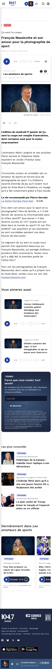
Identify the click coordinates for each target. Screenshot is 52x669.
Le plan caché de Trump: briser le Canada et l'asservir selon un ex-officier (33, 505)
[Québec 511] (48, 620)
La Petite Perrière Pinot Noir (17, 201)
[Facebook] (4, 123)
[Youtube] (18, 640)
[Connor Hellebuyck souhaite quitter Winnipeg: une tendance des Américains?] (13, 304)
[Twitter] (10, 123)
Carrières (27, 634)
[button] (12, 664)
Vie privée (23, 628)
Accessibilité (23, 631)
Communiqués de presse (11, 634)
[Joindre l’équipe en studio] (36, 4)
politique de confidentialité (23, 426)
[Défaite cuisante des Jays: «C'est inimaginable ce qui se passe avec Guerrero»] (13, 343)
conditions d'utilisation (12, 428)
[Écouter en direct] (26, 4)
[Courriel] (15, 123)
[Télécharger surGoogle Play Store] (29, 649)
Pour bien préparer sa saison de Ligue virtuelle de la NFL (16, 570)
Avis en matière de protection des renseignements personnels (27, 419)
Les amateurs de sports (17, 74)
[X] (13, 640)
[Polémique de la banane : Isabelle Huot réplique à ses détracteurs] (7, 458)
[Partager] (46, 61)
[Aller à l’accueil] (12, 5)
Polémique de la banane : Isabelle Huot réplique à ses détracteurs (32, 463)
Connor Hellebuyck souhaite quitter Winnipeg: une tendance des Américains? (34, 310)
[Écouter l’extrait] (6, 61)
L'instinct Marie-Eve (29, 662)
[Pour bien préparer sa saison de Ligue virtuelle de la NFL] (18, 545)
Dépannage (33, 628)
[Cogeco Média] (33, 618)
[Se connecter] (48, 3)
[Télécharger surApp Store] (9, 649)
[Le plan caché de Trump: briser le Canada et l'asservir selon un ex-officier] (7, 500)
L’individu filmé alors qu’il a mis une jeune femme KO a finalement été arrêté (32, 484)
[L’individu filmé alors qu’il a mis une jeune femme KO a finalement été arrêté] (7, 479)
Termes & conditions (9, 628)
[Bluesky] (8, 640)
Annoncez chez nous (40, 634)
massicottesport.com (13, 277)
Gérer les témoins (8, 631)
